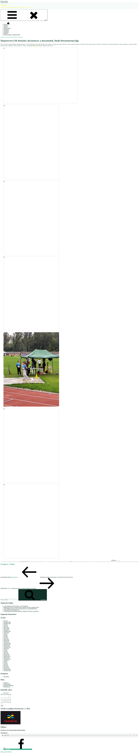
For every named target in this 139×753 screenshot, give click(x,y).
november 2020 (7, 670)
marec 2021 (6, 666)
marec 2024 (6, 627)
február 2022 (6, 654)
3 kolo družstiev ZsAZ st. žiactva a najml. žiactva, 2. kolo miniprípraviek (20, 608)
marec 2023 (6, 639)
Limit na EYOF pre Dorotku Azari (11, 610)
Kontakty (5, 25)
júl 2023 (5, 633)
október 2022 (6, 645)
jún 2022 (5, 650)
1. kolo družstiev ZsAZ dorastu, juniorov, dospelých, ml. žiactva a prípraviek (21, 611)
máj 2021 (5, 664)
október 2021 (6, 657)
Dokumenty (6, 32)
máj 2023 (5, 636)
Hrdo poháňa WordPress (6, 751)
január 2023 (6, 641)
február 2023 (6, 640)
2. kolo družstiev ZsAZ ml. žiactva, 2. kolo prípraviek (15, 606)
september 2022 (7, 647)
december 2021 (6, 656)
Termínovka (6, 29)
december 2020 (6, 669)
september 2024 (7, 623)
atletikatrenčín (4, 5)
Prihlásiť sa (6, 682)
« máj (2, 705)
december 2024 (6, 622)
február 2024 (6, 628)
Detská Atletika (6, 28)
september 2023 (7, 631)
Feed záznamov (7, 684)
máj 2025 (5, 620)
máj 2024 (5, 626)
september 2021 (7, 658)
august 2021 (6, 660)
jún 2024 (5, 624)
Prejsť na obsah (4, 1)
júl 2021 (5, 661)
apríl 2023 (5, 637)
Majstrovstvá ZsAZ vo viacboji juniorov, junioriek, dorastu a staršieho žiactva (21, 607)
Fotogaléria (6, 30)
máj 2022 (5, 652)
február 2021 (6, 667)
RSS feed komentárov (8, 685)
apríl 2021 (5, 665)
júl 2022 (5, 649)
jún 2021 (5, 662)
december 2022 (6, 643)
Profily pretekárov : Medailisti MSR (11, 34)
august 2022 (6, 648)
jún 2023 (5, 635)
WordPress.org (6, 686)
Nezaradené (6, 676)
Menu (46, 20)
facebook (5, 33)
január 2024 (6, 630)
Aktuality (5, 26)
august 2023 (6, 632)
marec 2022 (6, 653)
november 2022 (7, 644)
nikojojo (21, 37)
